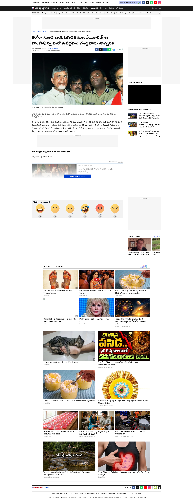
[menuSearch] (160, 8)
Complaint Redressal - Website (104, 493)
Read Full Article (77, 176)
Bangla (86, 2)
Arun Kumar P (53, 48)
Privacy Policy (78, 493)
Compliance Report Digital (125, 493)
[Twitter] (147, 2)
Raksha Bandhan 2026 (79, 13)
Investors (138, 493)
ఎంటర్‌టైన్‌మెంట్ (69, 8)
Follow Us (119, 49)
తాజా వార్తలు (56, 8)
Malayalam (36, 2)
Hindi (92, 2)
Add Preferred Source (128, 3)
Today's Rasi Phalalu (49, 13)
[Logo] (41, 8)
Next (159, 13)
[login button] (153, 8)
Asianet (40, 487)
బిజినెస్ (111, 8)
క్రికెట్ (78, 8)
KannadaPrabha (64, 2)
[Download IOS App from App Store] (159, 487)
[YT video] (155, 2)
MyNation (105, 2)
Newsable (45, 2)
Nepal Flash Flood (64, 13)
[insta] (159, 2)
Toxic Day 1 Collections (96, 13)
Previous (156, 13)
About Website (57, 493)
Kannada (54, 2)
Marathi (98, 2)
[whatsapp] (151, 2)
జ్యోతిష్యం (119, 8)
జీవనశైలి (85, 8)
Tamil (80, 2)
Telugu (73, 2)
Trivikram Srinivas (139, 13)
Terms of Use (67, 493)
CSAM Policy (88, 493)
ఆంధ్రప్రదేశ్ (94, 8)
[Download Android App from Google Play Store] (155, 487)
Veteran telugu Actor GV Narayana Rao (118, 13)
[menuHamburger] (156, 8)
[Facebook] (143, 2)
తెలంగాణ (103, 8)
